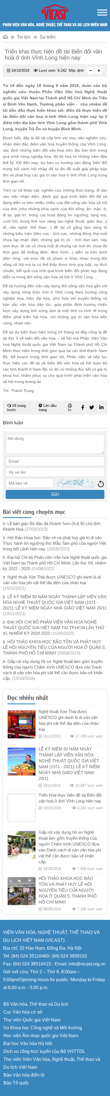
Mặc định (76, 70)
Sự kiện (48, 37)
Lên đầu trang (47, 408)
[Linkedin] (101, 407)
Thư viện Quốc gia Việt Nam (31, 1019)
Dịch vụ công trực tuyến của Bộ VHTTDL (44, 1051)
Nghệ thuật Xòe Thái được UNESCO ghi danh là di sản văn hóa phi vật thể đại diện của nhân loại (52, 583)
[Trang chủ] (5, 37)
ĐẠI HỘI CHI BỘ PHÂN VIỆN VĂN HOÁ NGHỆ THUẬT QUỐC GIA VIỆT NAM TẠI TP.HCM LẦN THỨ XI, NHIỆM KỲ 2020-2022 (54, 628)
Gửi (55, 494)
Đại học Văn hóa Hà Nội (27, 1043)
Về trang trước (16, 408)
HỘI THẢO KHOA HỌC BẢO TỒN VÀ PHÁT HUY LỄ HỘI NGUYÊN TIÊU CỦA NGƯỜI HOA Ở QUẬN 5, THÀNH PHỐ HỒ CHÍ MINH (54, 647)
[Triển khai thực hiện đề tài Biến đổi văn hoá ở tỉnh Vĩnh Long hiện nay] (22, 808)
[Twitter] (91, 407)
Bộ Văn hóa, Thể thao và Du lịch (35, 1004)
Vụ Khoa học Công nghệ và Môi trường (42, 1027)
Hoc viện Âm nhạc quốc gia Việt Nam (40, 1035)
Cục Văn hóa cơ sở (23, 1012)
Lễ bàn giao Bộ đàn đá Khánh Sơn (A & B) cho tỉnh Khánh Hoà (51, 526)
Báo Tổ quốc (16, 1083)
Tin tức (24, 37)
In (69, 410)
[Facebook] (82, 407)
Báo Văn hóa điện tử (24, 1075)
